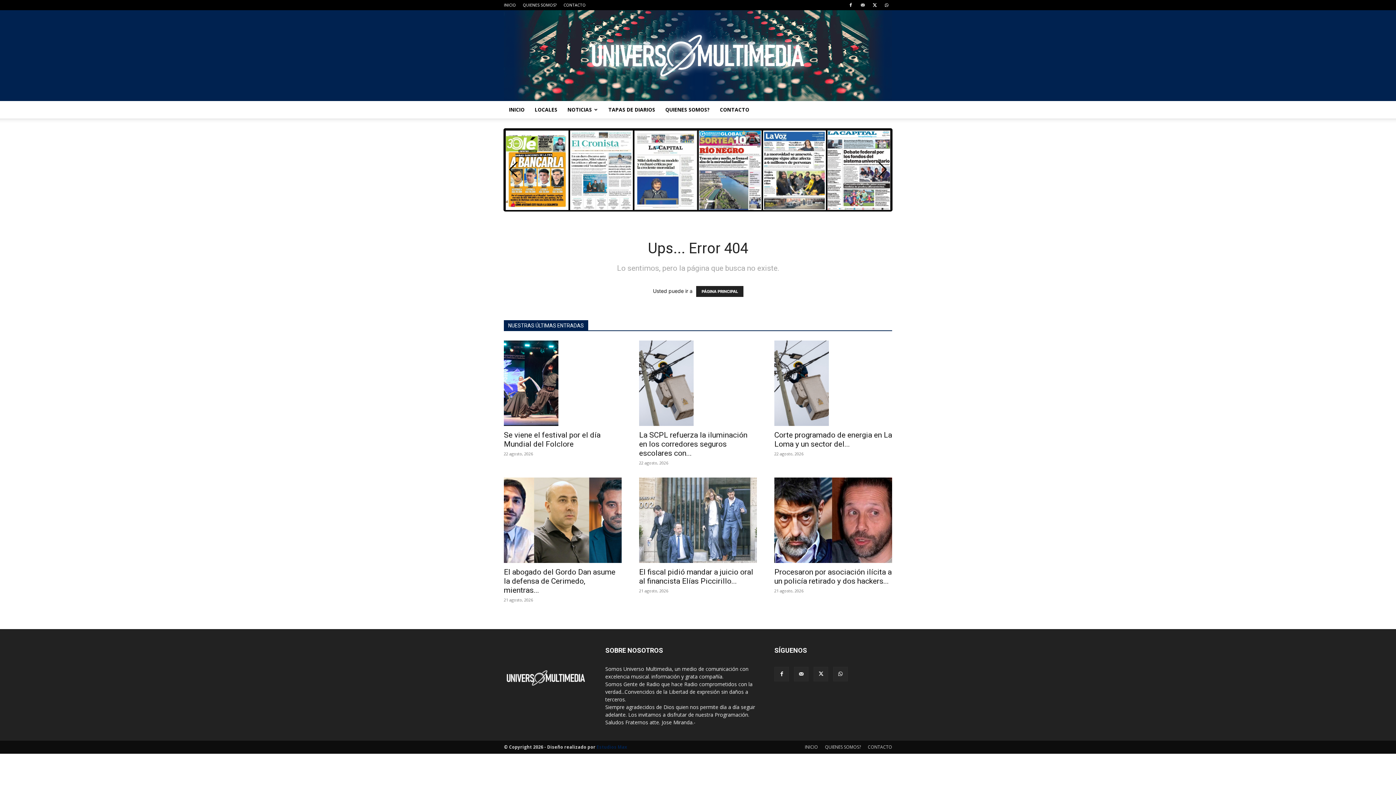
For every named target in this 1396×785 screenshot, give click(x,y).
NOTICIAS (579, 109)
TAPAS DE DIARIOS (631, 109)
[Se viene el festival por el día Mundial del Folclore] (563, 383)
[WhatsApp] (886, 5)
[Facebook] (850, 5)
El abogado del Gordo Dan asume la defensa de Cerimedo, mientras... (559, 581)
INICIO (510, 5)
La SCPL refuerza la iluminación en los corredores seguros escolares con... (693, 444)
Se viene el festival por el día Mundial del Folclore (552, 439)
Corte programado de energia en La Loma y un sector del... (833, 439)
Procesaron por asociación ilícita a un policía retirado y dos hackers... (833, 576)
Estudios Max (612, 747)
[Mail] (862, 5)
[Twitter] (874, 5)
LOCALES (546, 109)
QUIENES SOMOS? (540, 5)
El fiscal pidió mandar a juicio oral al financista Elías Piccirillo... (696, 576)
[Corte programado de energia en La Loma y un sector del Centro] (833, 383)
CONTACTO (574, 5)
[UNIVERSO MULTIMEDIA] (698, 55)
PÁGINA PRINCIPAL (720, 291)
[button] (882, 170)
